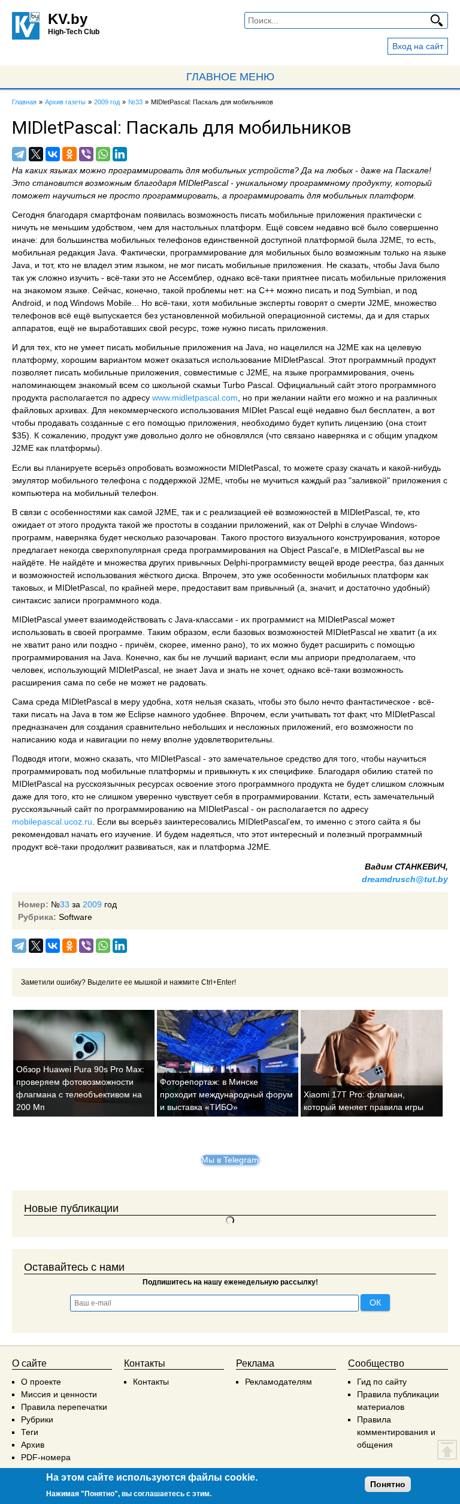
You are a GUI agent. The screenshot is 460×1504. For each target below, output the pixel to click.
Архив (32, 1444)
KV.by (67, 19)
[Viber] (86, 154)
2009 (92, 904)
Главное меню (230, 77)
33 (64, 904)
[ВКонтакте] (53, 154)
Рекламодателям (278, 1381)
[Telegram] (19, 154)
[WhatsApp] (103, 154)
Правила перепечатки (64, 1407)
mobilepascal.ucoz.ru (52, 821)
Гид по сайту (382, 1381)
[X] (36, 154)
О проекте (41, 1381)
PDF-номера (46, 1457)
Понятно (387, 1484)
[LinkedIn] (120, 154)
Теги (29, 1432)
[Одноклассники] (69, 154)
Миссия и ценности (59, 1394)
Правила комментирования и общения (396, 1432)
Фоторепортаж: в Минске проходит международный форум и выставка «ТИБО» (226, 1094)
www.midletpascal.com (195, 397)
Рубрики (37, 1419)
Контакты (151, 1381)
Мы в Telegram (230, 1160)
